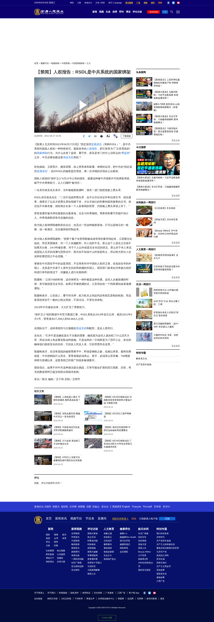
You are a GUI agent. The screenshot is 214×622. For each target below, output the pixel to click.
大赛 (79, 3)
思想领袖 (91, 548)
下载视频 (127, 136)
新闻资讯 (61, 518)
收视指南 (63, 593)
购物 (160, 3)
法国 (88, 506)
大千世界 (142, 555)
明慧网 (121, 598)
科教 (56, 545)
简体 (103, 3)
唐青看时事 (92, 559)
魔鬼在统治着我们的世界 (167, 548)
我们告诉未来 (162, 533)
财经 (56, 542)
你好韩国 (142, 541)
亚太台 (104, 506)
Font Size (108, 136)
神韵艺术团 (52, 598)
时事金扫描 (92, 541)
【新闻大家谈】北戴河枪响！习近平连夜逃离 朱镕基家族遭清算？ (166, 95)
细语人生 (91, 574)
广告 (138, 3)
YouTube (178, 2)
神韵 (72, 3)
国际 (48, 534)
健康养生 (125, 528)
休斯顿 (81, 506)
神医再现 (124, 548)
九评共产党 (161, 552)
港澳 (56, 534)
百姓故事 (160, 570)
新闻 (94, 11)
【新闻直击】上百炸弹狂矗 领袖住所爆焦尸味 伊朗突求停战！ (167, 82)
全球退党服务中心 (106, 598)
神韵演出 (50, 561)
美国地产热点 (110, 559)
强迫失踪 (68, 157)
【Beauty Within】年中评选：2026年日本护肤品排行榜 (166, 233)
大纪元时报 (66, 598)
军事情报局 (92, 555)
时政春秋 (91, 544)
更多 (162, 598)
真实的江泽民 (162, 555)
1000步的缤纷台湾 (145, 564)
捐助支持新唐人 (120, 518)
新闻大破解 (92, 552)
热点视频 (61, 550)
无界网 (140, 598)
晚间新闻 (75, 544)
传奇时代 (160, 537)
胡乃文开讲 (125, 541)
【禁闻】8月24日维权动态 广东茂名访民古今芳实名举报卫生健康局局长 (118, 443)
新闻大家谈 (92, 533)
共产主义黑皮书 (163, 566)
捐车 (153, 3)
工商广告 (160, 581)
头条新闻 (141, 72)
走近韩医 (124, 552)
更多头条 (176, 140)
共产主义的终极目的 (165, 544)
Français (136, 506)
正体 (97, 3)
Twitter (173, 2)
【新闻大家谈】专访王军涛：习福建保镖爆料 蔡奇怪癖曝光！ (166, 119)
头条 (108, 11)
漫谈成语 (108, 548)
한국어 (166, 506)
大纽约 (47, 506)
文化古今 (108, 555)
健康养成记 (125, 544)
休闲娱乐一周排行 (146, 202)
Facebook (168, 2)
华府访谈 (75, 555)
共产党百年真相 (143, 364)
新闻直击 (75, 548)
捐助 (145, 3)
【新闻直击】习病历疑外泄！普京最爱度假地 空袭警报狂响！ (166, 131)
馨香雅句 (108, 544)
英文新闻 (129, 3)
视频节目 (45, 63)
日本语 (157, 506)
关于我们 (51, 593)
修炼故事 (160, 577)
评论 (48, 542)
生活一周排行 (143, 284)
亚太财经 (75, 570)
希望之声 (90, 598)
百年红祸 (160, 559)
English (126, 506)
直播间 (102, 518)
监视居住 (96, 144)
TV (165, 12)
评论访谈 (137, 11)
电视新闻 (55, 63)
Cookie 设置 (107, 618)
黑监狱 (125, 153)
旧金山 (95, 506)
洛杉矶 (64, 506)
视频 (101, 11)
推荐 (115, 11)
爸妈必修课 (109, 552)
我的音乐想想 (144, 570)
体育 (64, 538)
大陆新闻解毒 (93, 570)
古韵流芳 (108, 541)
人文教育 (109, 528)
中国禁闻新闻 (78, 63)
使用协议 (86, 593)
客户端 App (134, 593)
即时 (121, 11)
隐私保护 (75, 593)
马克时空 (91, 566)
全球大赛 (61, 561)
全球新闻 (75, 533)
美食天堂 (142, 544)
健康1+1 (123, 533)
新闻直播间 (154, 12)
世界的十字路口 (94, 562)
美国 (48, 538)
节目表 (89, 518)
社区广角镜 (76, 562)
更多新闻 (176, 242)
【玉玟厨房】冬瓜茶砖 (164, 208)
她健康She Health (128, 537)
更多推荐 (176, 195)
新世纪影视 (152, 598)
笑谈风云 (108, 537)
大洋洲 (72, 506)
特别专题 (141, 352)
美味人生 (142, 548)
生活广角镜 (143, 533)
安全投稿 (98, 593)
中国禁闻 (66, 63)
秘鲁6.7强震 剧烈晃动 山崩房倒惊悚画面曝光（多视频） (166, 107)
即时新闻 (50, 554)
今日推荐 (141, 147)
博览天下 (50, 558)
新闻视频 (76, 528)
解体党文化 (141, 358)
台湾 (56, 538)
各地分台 (88, 3)
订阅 (167, 518)
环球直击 (75, 537)
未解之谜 (108, 533)
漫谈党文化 (161, 574)
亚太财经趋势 (77, 566)
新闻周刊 (75, 552)
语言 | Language (115, 3)
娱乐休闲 (143, 528)
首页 (36, 63)
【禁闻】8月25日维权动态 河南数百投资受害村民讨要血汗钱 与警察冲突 (118, 400)
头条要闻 (50, 550)
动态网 (130, 598)
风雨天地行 (161, 562)
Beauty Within (144, 552)
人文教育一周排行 (146, 249)
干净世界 (79, 598)
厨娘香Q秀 (143, 559)
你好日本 (142, 537)
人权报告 (92, 148)
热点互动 (91, 537)
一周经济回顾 (77, 559)
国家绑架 (42, 153)
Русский (147, 506)
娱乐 (64, 534)
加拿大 (56, 506)
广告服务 (110, 593)
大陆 (48, 545)
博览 (128, 11)
